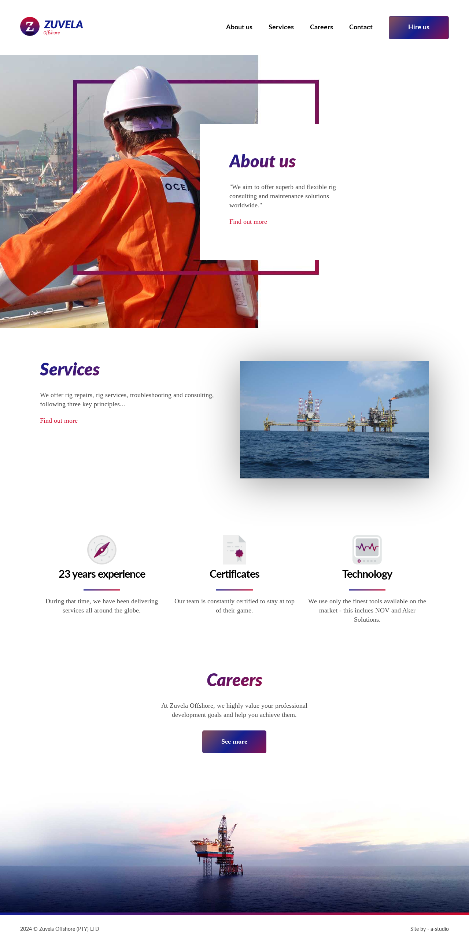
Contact (361, 27)
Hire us (418, 27)
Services (281, 27)
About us (239, 27)
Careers (321, 27)
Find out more (248, 221)
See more (234, 741)
